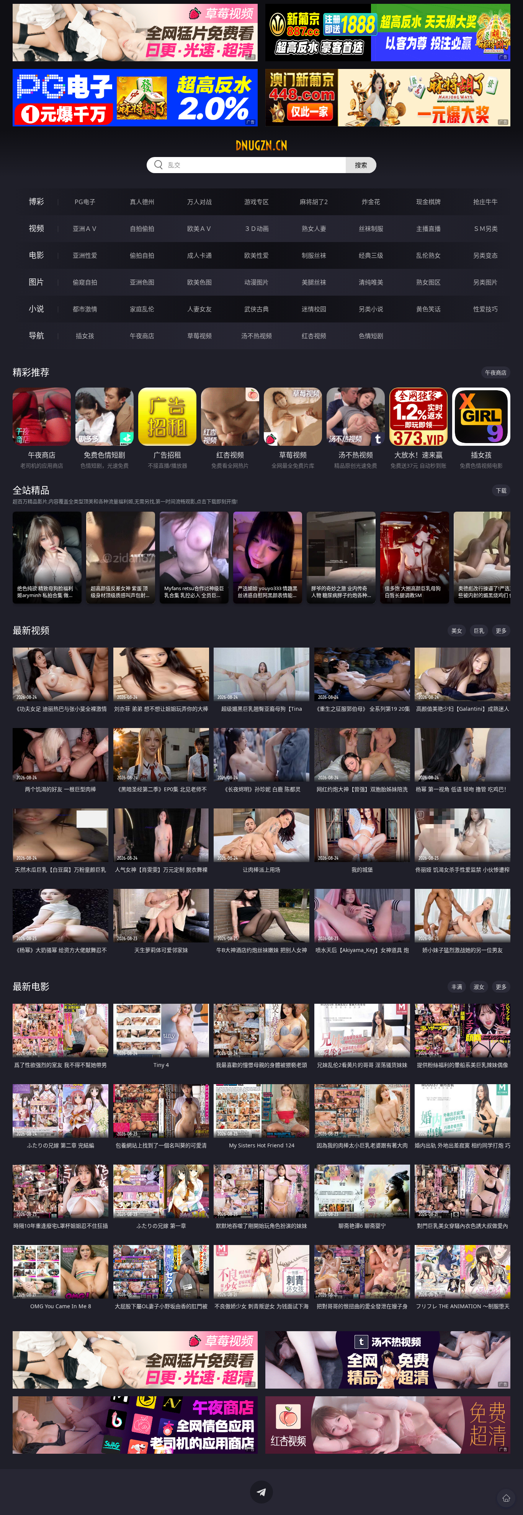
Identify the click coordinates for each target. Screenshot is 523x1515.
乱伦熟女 (428, 255)
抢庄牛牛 (485, 202)
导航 (36, 335)
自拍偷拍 (142, 228)
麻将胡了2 (314, 202)
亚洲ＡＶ (85, 228)
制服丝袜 (314, 255)
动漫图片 (256, 282)
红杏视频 (314, 336)
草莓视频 (199, 336)
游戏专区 (256, 202)
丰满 (456, 986)
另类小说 (371, 309)
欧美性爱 (256, 255)
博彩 (36, 201)
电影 (36, 255)
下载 (501, 490)
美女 (456, 630)
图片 (36, 282)
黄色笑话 (428, 309)
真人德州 (142, 202)
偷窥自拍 (85, 282)
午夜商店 (142, 336)
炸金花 (371, 202)
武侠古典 (256, 309)
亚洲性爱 (85, 255)
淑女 (479, 986)
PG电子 (85, 202)
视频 (36, 228)
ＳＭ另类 (485, 228)
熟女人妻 (314, 228)
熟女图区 (428, 282)
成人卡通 (199, 255)
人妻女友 (199, 309)
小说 (36, 309)
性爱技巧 (485, 309)
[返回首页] (506, 1498)
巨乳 (479, 630)
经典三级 (371, 255)
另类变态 (485, 255)
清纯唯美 (371, 282)
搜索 (361, 165)
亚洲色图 (142, 282)
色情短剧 (371, 336)
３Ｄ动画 (256, 228)
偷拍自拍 (142, 255)
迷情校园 (314, 309)
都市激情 (85, 309)
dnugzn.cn (261, 145)
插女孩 (85, 336)
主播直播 (428, 228)
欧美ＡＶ (199, 228)
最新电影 (31, 986)
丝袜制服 (371, 228)
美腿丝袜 (314, 282)
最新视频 (31, 630)
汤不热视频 (256, 336)
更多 (501, 630)
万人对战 (199, 202)
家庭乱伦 (142, 309)
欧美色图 (199, 282)
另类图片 (485, 282)
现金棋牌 (428, 202)
